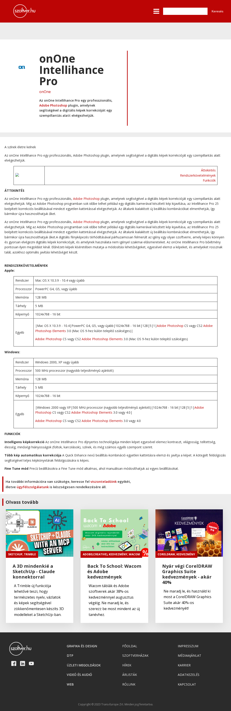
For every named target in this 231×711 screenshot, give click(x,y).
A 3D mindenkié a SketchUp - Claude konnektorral (34, 571)
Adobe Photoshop (53, 105)
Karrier (184, 665)
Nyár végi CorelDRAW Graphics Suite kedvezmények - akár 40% (187, 574)
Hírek (126, 665)
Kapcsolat (187, 684)
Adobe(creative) (95, 554)
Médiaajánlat (189, 655)
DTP (70, 655)
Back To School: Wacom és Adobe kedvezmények (114, 571)
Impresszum (188, 646)
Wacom (134, 554)
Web (70, 684)
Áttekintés (208, 170)
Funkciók (209, 180)
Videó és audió (79, 674)
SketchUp (15, 554)
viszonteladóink (103, 481)
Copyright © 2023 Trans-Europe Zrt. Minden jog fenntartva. (115, 704)
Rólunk (128, 684)
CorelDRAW (166, 554)
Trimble (30, 554)
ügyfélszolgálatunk (33, 487)
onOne (45, 91)
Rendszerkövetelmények (198, 175)
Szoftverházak (135, 655)
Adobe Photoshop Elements (102, 339)
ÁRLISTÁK (129, 674)
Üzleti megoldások (84, 665)
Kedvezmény (118, 554)
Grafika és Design (82, 646)
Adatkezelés (188, 674)
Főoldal (129, 646)
